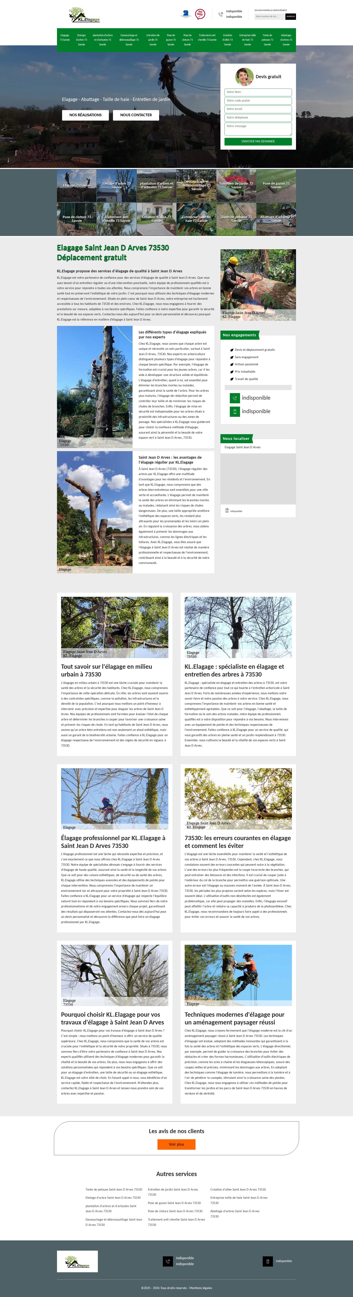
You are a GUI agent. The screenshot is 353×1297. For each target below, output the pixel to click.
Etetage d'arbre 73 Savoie (81, 40)
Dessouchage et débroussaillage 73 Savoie (129, 40)
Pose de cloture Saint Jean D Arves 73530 (175, 1211)
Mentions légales (200, 1288)
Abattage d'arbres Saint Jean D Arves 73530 (234, 1214)
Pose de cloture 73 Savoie (187, 40)
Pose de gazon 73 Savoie (171, 40)
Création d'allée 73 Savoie (227, 40)
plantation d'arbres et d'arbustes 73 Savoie (103, 40)
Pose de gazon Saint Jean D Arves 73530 (174, 1203)
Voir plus (176, 1144)
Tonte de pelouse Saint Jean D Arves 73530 (114, 1189)
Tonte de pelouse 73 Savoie (267, 40)
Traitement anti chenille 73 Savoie (207, 37)
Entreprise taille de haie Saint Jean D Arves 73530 (238, 1200)
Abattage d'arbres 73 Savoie (286, 40)
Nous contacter (136, 115)
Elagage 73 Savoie (65, 37)
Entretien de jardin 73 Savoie (153, 40)
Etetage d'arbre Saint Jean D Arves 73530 (113, 1198)
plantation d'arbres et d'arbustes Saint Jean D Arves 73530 (111, 1209)
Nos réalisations (85, 115)
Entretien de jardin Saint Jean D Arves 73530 (173, 1192)
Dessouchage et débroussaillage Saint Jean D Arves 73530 (114, 1222)
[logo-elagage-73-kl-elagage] (84, 14)
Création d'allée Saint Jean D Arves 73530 (238, 1189)
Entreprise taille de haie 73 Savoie (247, 40)
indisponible (234, 11)
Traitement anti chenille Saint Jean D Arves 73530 (176, 1222)
